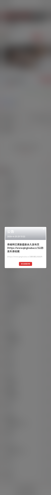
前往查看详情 (25, 264)
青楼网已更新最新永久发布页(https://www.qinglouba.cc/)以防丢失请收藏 (25, 248)
